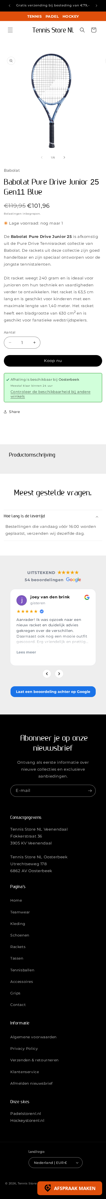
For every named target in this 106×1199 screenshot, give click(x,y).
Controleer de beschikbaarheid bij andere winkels (51, 394)
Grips (15, 993)
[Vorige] (46, 673)
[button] (10, 30)
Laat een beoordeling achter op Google (53, 691)
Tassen (16, 958)
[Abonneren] (89, 791)
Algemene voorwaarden (33, 1037)
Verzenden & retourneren (34, 1060)
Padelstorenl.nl (25, 1113)
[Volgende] (59, 673)
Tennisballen (22, 970)
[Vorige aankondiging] (9, 5)
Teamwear (20, 912)
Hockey (71, 16)
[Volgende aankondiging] (96, 5)
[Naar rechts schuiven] (64, 157)
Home (16, 900)
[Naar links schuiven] (41, 157)
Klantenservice (24, 1072)
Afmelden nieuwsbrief (31, 1083)
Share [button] (14, 411)
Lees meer (26, 652)
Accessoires (21, 981)
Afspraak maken (75, 1188)
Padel (52, 16)
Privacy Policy (24, 1048)
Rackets (17, 946)
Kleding (17, 923)
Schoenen (19, 935)
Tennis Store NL (30, 1183)
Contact (18, 1004)
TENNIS (34, 16)
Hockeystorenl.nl (27, 1120)
